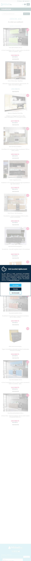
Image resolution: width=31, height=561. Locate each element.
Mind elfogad (15, 285)
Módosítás (15, 289)
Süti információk (15, 293)
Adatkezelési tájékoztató (13, 280)
